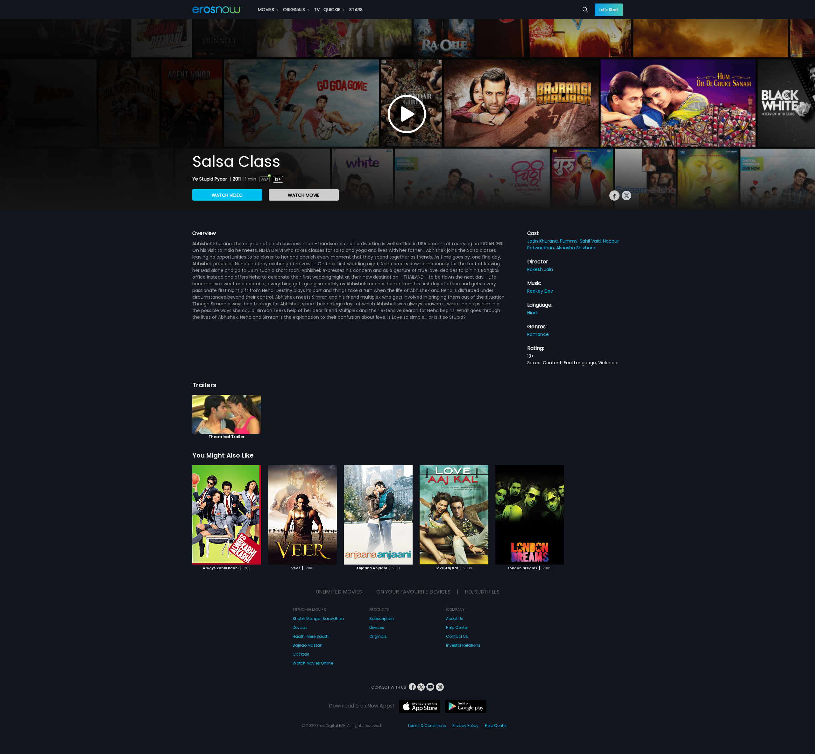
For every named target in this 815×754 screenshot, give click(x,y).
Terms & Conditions (427, 725)
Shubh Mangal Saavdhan (318, 618)
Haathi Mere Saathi (311, 636)
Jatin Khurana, (543, 241)
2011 (237, 179)
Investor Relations (463, 645)
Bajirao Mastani (308, 645)
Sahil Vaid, (591, 241)
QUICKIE (332, 9)
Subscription (381, 618)
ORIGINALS (294, 9)
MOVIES (266, 9)
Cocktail (301, 654)
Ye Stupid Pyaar (210, 179)
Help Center (457, 627)
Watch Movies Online (313, 663)
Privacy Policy (465, 725)
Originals (378, 636)
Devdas (300, 627)
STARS (356, 9)
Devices (376, 627)
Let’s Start (608, 9)
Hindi (532, 312)
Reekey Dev (540, 291)
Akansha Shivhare (575, 248)
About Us (454, 618)
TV (317, 9)
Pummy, (570, 241)
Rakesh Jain (540, 269)
